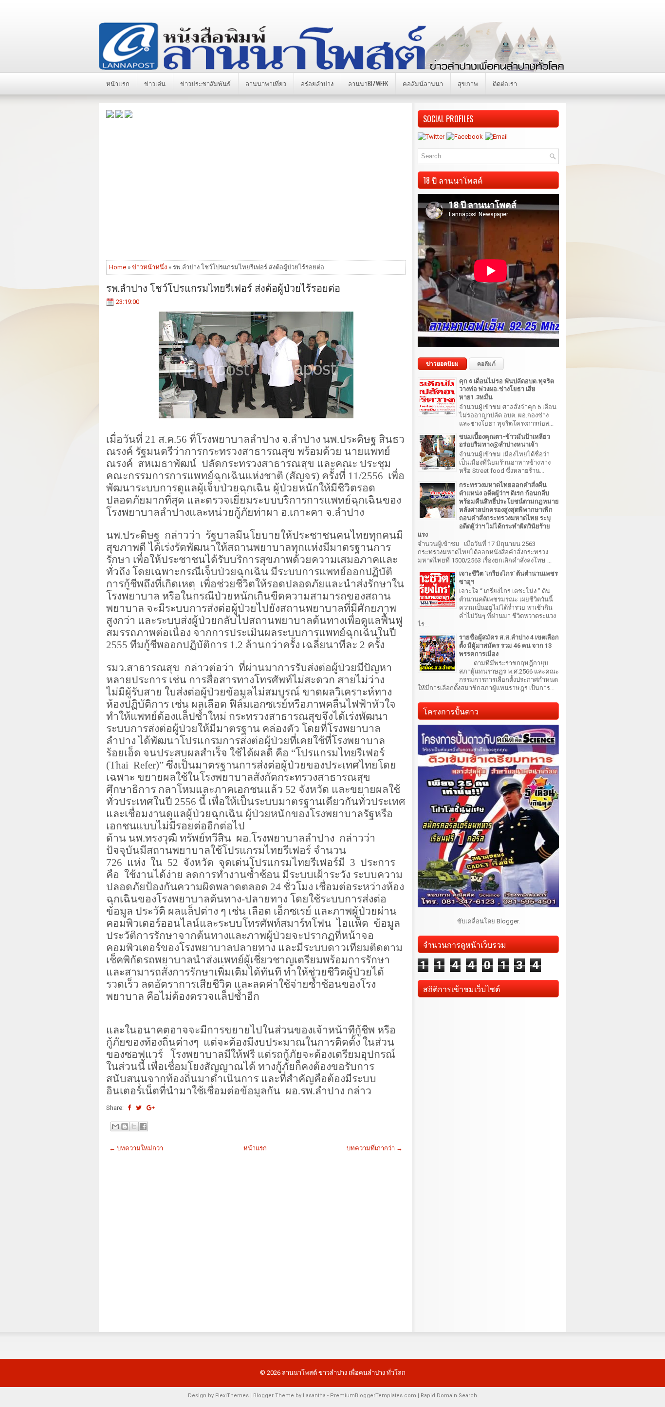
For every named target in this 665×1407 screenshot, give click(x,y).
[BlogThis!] (124, 1126)
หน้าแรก (117, 83)
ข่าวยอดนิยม (442, 363)
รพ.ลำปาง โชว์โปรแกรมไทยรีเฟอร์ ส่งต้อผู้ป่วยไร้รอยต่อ (223, 287)
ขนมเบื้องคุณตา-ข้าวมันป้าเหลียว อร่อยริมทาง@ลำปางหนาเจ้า (504, 441)
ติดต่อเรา (505, 83)
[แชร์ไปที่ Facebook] (143, 1126)
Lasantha (314, 1395)
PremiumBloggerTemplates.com (373, 1395)
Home (117, 267)
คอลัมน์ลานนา (423, 83)
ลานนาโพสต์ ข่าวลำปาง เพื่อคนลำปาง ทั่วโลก (344, 1372)
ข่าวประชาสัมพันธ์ (205, 83)
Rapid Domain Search (449, 1395)
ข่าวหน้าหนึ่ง (149, 267)
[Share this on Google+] (150, 1107)
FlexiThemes (232, 1395)
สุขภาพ (468, 83)
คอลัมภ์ (486, 363)
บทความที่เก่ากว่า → (375, 1148)
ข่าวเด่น (155, 83)
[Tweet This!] (138, 1107)
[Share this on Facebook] (129, 1107)
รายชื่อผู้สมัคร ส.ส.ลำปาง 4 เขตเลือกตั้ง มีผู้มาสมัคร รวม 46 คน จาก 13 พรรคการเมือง (509, 645)
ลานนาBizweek (368, 83)
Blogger (507, 921)
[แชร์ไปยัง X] (134, 1126)
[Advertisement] (256, 188)
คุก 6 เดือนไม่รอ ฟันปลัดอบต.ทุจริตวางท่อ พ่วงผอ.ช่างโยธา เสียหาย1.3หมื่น (506, 389)
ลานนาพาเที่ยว (265, 83)
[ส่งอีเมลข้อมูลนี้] (115, 1126)
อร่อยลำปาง (317, 83)
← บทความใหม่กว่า (136, 1148)
